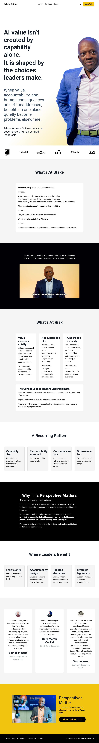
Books (56, 4)
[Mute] (74, 296)
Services (48, 4)
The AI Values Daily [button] (72, 719)
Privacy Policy (21, 738)
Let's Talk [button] (89, 4)
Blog (13, 738)
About (40, 4)
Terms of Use (32, 738)
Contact (40, 738)
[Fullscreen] (78, 296)
